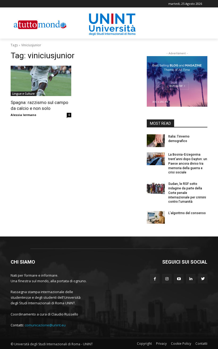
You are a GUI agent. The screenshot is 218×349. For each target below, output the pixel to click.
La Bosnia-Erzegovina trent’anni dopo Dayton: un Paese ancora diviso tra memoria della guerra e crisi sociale (187, 163)
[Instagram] (166, 278)
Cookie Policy (181, 343)
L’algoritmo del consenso (187, 213)
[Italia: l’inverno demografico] (156, 140)
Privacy (161, 343)
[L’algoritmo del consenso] (156, 217)
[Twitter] (202, 278)
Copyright (144, 343)
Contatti (201, 343)
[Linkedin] (190, 278)
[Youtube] (178, 278)
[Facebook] (155, 278)
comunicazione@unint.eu (45, 325)
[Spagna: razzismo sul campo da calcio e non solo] (41, 81)
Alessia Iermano (23, 115)
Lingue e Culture (23, 93)
